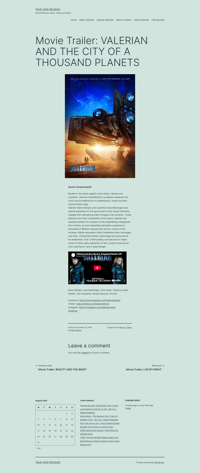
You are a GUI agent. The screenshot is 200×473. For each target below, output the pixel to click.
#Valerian (73, 311)
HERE (128, 408)
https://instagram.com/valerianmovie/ (97, 307)
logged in (85, 352)
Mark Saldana (76, 330)
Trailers (129, 327)
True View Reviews (47, 9)
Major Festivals (86, 20)
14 (61, 425)
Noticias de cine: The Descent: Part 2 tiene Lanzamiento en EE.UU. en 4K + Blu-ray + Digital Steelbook (99, 409)
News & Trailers (123, 20)
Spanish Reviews (105, 20)
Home (74, 20)
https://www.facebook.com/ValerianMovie (99, 300)
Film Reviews (158, 20)
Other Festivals (141, 20)
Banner (122, 327)
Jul (39, 448)
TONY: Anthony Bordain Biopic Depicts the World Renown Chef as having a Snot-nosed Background (99, 441)
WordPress (159, 462)
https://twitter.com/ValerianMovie (92, 304)
